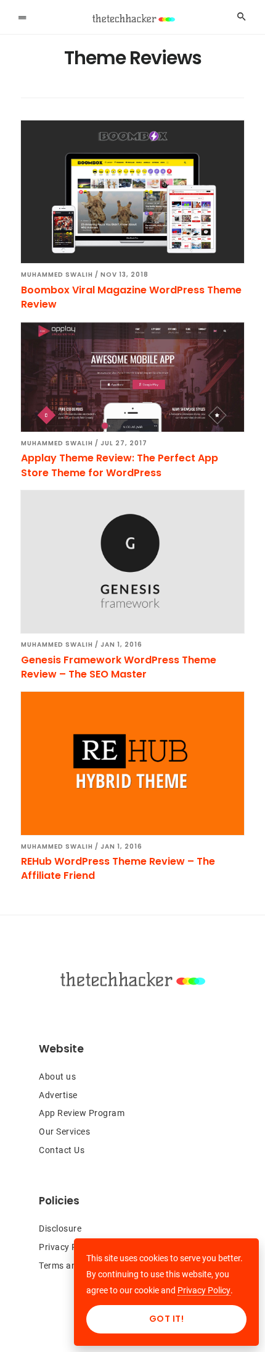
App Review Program (81, 1113)
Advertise (58, 1095)
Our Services (64, 1131)
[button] (22, 16)
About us (57, 1076)
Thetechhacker (133, 18)
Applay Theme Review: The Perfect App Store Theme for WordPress (119, 465)
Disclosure (60, 1228)
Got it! (166, 1318)
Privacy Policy (67, 1247)
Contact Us (61, 1150)
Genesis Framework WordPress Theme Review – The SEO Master (118, 667)
